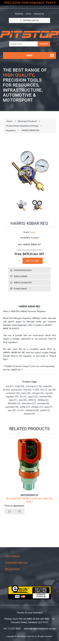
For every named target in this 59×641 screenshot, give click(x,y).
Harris (33, 232)
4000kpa (41, 400)
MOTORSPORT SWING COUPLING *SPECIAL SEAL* (29, 500)
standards (30, 410)
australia (41, 403)
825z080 (12, 403)
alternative (27, 403)
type (11, 400)
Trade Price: (21, 250)
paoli (45, 386)
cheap (23, 407)
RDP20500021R (29, 495)
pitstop (14, 390)
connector (10, 393)
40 (42, 390)
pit (4, 390)
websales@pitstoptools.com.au (40, 628)
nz (18, 410)
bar (50, 390)
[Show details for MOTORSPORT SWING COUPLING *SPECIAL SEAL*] (29, 464)
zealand (27, 414)
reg (46, 393)
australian (9, 407)
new (10, 410)
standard (43, 396)
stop (25, 390)
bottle (17, 386)
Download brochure (23, 270)
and (7, 386)
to (34, 390)
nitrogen (36, 393)
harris (23, 393)
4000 (30, 400)
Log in (28, 14)
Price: (18, 254)
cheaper (35, 407)
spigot (31, 396)
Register (19, 14)
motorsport (31, 386)
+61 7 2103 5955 (11, 628)
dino (21, 400)
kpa (46, 407)
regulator (10, 396)
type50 (43, 410)
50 (21, 396)
